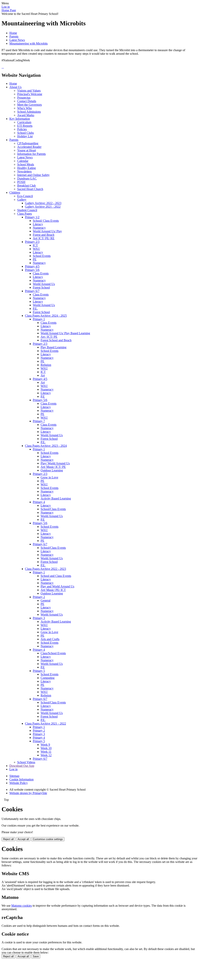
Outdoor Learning (52, 470)
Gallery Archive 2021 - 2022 (43, 206)
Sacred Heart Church (30, 189)
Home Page (9, 10)
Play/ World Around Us (55, 463)
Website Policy (18, 783)
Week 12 (46, 755)
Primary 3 (39, 618)
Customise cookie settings (48, 839)
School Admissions (29, 111)
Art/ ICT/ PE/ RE (43, 238)
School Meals (25, 164)
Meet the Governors (29, 104)
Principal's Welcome (29, 94)
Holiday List (25, 136)
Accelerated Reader (29, 146)
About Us (15, 87)
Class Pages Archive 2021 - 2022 (45, 723)
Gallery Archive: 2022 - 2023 (43, 203)
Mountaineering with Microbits (28, 43)
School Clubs (25, 132)
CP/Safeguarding (27, 143)
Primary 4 (39, 502)
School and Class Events (56, 575)
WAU (36, 248)
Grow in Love (49, 477)
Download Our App (21, 765)
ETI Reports (24, 125)
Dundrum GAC (27, 178)
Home (13, 33)
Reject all (8, 839)
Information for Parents (31, 154)
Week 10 (46, 748)
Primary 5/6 (32, 270)
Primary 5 (39, 670)
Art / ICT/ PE (49, 336)
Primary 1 (39, 319)
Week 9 (45, 744)
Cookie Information (21, 779)
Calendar (22, 161)
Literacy (38, 224)
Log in (6, 6)
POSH (21, 182)
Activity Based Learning (56, 498)
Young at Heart (26, 150)
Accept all (23, 839)
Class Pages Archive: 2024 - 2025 (46, 315)
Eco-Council (25, 196)
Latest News (17, 40)
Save (36, 956)
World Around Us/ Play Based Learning (65, 333)
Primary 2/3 (32, 241)
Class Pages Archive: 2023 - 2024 (46, 445)
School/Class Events (53, 509)
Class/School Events (53, 653)
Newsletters (24, 171)
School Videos (26, 762)
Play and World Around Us (57, 586)
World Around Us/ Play (47, 231)
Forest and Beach (43, 234)
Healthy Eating (26, 168)
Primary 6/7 (32, 291)
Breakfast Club (26, 185)
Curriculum (24, 122)
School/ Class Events (46, 220)
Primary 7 (39, 421)
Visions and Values (29, 90)
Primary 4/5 (32, 266)
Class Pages (24, 213)
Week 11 (46, 751)
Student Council (27, 210)
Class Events (41, 273)
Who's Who (24, 108)
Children (14, 192)
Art (43, 375)
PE (35, 259)
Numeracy (39, 227)
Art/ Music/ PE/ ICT (53, 590)
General (45, 600)
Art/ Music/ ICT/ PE (53, 466)
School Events (42, 255)
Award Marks (25, 115)
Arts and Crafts (50, 639)
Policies (22, 129)
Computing (47, 677)
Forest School (41, 287)
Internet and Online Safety (33, 175)
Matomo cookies (21, 905)
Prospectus (23, 97)
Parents (13, 36)
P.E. (35, 308)
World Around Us (44, 284)
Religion (46, 364)
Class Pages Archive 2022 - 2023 (45, 568)
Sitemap (14, 776)
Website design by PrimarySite (28, 793)
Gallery (21, 199)
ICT (35, 245)
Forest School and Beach (56, 340)
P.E (43, 396)
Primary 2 (39, 597)
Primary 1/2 (32, 217)
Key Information (19, 118)
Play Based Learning (53, 347)
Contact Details (26, 101)
